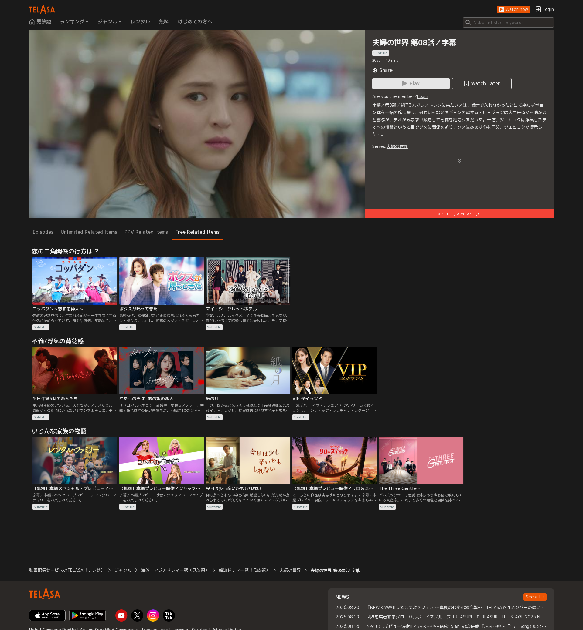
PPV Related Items (146, 232)
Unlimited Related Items (89, 232)
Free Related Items (197, 232)
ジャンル (122, 570)
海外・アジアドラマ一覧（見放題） (175, 570)
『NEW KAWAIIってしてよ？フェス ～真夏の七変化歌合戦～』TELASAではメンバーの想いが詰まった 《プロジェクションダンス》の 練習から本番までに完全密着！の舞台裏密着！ (456, 607)
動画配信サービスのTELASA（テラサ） (67, 570)
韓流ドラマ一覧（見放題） (244, 570)
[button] (513, 9)
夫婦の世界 (397, 146)
